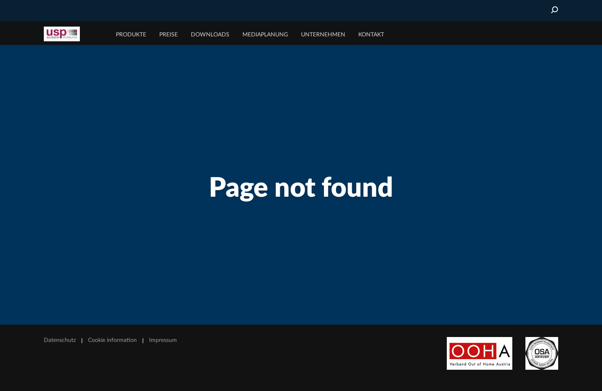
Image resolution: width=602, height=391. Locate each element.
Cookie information (112, 340)
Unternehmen (323, 35)
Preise (168, 35)
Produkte (131, 35)
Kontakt (371, 35)
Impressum (163, 340)
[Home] (74, 34)
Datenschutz (60, 340)
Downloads (210, 35)
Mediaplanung (265, 35)
